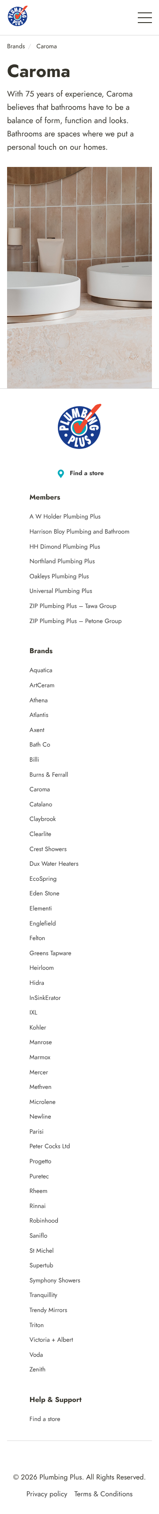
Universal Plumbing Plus (61, 591)
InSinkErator (45, 998)
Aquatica (41, 670)
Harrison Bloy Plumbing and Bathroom (79, 531)
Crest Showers (48, 849)
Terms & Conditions (103, 1494)
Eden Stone (45, 893)
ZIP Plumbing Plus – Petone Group (76, 621)
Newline (40, 1116)
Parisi (37, 1131)
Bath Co (40, 744)
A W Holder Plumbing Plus (65, 516)
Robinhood (44, 1220)
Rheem (39, 1191)
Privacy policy (47, 1494)
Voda (36, 1355)
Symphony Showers (55, 1280)
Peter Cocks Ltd (50, 1146)
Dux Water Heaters (54, 864)
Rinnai (38, 1206)
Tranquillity (43, 1295)
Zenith (37, 1369)
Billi (34, 759)
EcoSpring (43, 879)
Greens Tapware (51, 953)
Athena (39, 700)
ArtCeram (42, 685)
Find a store (87, 473)
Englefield (43, 923)
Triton (37, 1325)
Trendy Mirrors (48, 1310)
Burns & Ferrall (49, 775)
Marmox (40, 1057)
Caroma (40, 789)
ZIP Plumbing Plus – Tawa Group (73, 606)
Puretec (39, 1176)
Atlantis (39, 715)
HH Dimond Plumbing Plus (65, 546)
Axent (37, 730)
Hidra (37, 983)
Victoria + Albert (51, 1340)
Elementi (41, 908)
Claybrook (43, 819)
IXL (34, 1012)
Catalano (41, 804)
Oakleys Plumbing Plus (59, 576)
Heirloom (42, 968)
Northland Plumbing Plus (62, 561)
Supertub (41, 1265)
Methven (41, 1087)
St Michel (42, 1251)
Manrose (41, 1042)
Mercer (39, 1072)
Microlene (43, 1102)
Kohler (38, 1027)
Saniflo (38, 1235)
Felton (37, 938)
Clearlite (40, 834)
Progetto (40, 1161)
